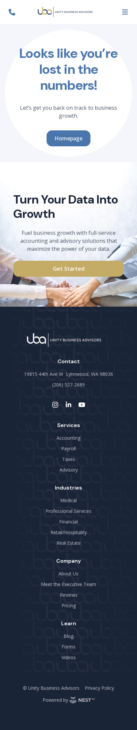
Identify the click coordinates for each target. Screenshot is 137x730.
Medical (68, 500)
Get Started (68, 268)
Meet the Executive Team (68, 584)
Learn (68, 623)
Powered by (55, 700)
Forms (68, 647)
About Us (68, 573)
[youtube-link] (81, 404)
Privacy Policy (99, 688)
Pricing (69, 605)
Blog (68, 636)
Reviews (68, 595)
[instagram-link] (55, 404)
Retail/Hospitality (69, 532)
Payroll (68, 448)
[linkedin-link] (68, 404)
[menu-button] (125, 12)
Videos (69, 657)
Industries (68, 487)
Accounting (68, 438)
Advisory (69, 470)
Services (68, 425)
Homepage (68, 138)
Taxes (68, 459)
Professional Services (68, 511)
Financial (68, 521)
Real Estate (69, 543)
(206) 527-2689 (68, 384)
